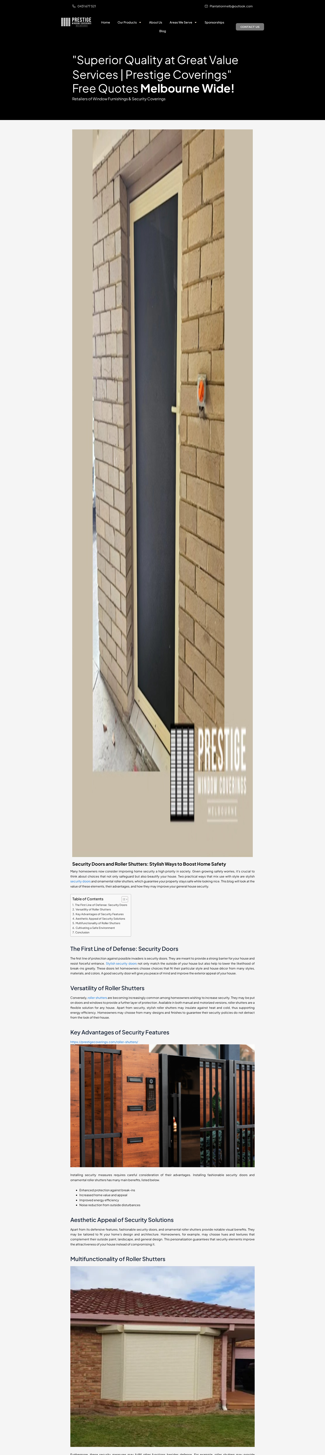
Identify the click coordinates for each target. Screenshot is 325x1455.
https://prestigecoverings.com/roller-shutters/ (104, 1042)
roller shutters (97, 998)
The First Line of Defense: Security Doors (101, 904)
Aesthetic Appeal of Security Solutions (100, 918)
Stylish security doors (121, 963)
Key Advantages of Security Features (100, 914)
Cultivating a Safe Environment (95, 927)
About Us (155, 22)
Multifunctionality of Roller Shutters (98, 923)
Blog (162, 31)
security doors (80, 881)
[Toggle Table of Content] (123, 899)
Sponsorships (214, 22)
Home (105, 22)
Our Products (127, 22)
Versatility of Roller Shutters (93, 909)
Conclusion (82, 932)
